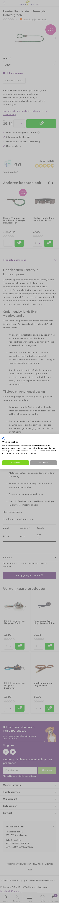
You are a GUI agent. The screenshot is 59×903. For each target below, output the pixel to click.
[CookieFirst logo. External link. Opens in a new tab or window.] (3, 438)
